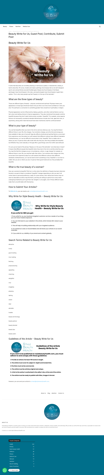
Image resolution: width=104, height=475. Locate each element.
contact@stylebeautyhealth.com (38, 191)
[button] (100, 26)
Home (10, 31)
